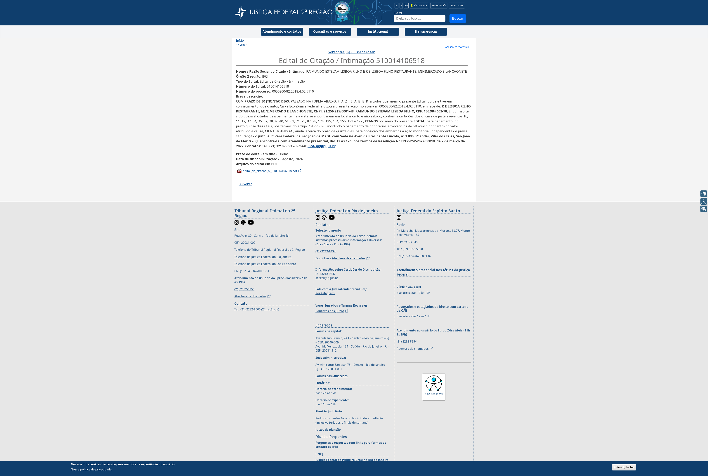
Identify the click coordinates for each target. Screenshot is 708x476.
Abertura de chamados (250, 296)
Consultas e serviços (329, 31)
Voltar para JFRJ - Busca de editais (351, 52)
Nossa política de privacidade (91, 469)
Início (240, 40)
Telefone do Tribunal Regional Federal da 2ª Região (269, 250)
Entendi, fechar (624, 467)
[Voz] (703, 201)
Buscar (398, 13)
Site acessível (434, 394)
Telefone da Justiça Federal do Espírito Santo (265, 264)
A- (396, 5)
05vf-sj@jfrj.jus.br (321, 146)
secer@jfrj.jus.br (326, 278)
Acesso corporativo (457, 47)
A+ (406, 5)
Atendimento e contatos (282, 31)
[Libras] (703, 193)
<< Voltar (241, 44)
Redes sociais (457, 5)
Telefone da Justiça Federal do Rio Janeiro (263, 257)
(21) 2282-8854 (244, 289)
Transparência (426, 31)
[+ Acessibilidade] (703, 209)
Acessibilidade (438, 5)
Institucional (378, 31)
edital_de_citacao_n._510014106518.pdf (270, 171)
